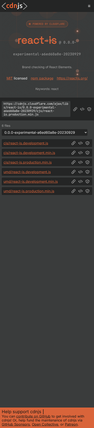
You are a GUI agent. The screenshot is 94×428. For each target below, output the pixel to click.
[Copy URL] (75, 109)
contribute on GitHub (33, 416)
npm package (42, 78)
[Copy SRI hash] (89, 109)
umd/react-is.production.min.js (28, 191)
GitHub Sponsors (16, 424)
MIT (10, 78)
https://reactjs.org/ (72, 78)
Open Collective (45, 424)
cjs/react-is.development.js (25, 143)
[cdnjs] (14, 6)
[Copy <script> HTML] (82, 109)
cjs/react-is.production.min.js (27, 162)
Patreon (71, 424)
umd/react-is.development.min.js (30, 181)
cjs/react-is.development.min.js (29, 153)
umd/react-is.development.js (27, 172)
